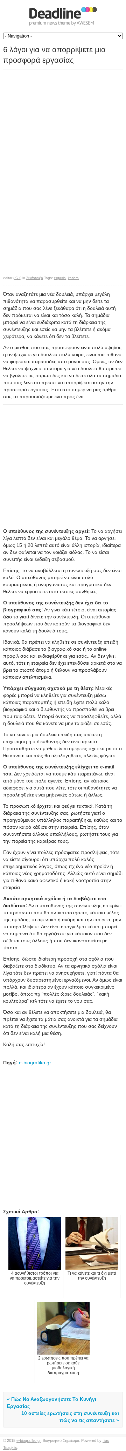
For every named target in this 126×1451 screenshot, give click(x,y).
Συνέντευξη (34, 278)
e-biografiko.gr (35, 1062)
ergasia (60, 278)
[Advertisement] (62, 119)
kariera (73, 278)
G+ (17, 278)
